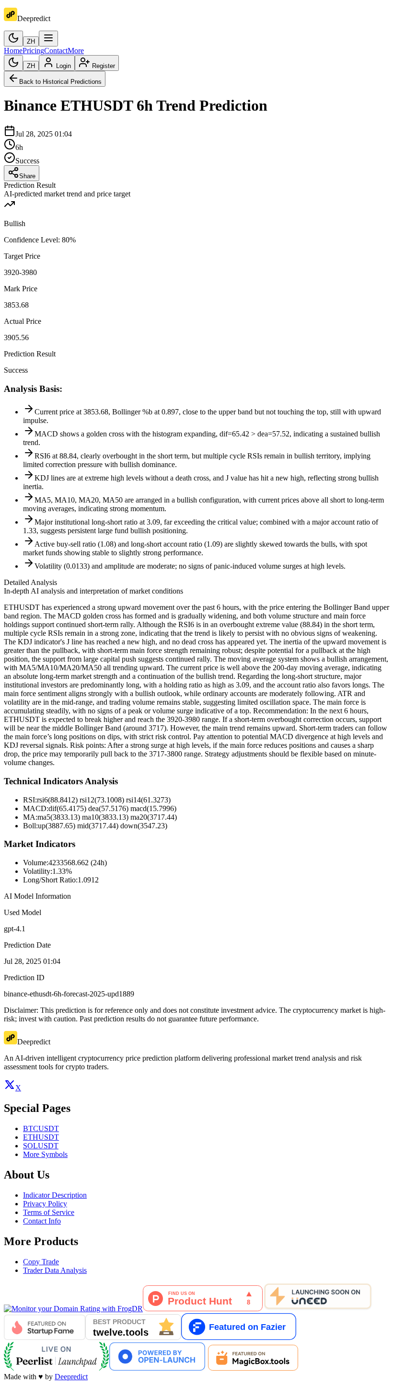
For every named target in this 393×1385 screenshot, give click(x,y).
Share (27, 176)
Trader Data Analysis (55, 1270)
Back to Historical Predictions (60, 81)
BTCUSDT (41, 1128)
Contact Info (42, 1221)
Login (63, 65)
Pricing (33, 50)
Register (103, 65)
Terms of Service (48, 1212)
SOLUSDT (40, 1146)
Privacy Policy (45, 1204)
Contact (56, 50)
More (76, 50)
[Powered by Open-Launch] (157, 1368)
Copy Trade (41, 1262)
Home (13, 50)
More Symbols (45, 1154)
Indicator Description (55, 1195)
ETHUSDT (41, 1137)
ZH (31, 41)
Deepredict (71, 1377)
